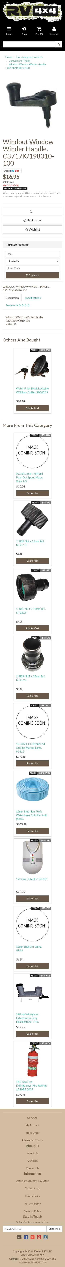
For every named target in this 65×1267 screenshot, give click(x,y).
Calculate (33, 275)
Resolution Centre (32, 1140)
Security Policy (32, 1211)
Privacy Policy (32, 1195)
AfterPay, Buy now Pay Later (32, 1180)
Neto (44, 1262)
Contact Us (32, 1168)
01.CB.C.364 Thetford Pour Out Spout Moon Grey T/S (29, 477)
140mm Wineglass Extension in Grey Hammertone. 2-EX (27, 1017)
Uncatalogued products (29, 57)
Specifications (33, 297)
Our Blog (32, 1160)
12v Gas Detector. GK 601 (32, 879)
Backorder (34, 220)
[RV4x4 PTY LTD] (32, 10)
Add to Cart (32, 407)
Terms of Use (32, 1188)
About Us (32, 1153)
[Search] (58, 44)
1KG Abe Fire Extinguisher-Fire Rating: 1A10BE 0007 (31, 1085)
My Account (32, 1125)
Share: (7, 170)
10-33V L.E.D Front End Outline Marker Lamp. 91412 (30, 747)
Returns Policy (32, 1203)
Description (12, 297)
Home (8, 57)
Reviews (11, 305)
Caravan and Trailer (19, 60)
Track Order (32, 1132)
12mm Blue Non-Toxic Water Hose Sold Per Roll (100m (31, 815)
